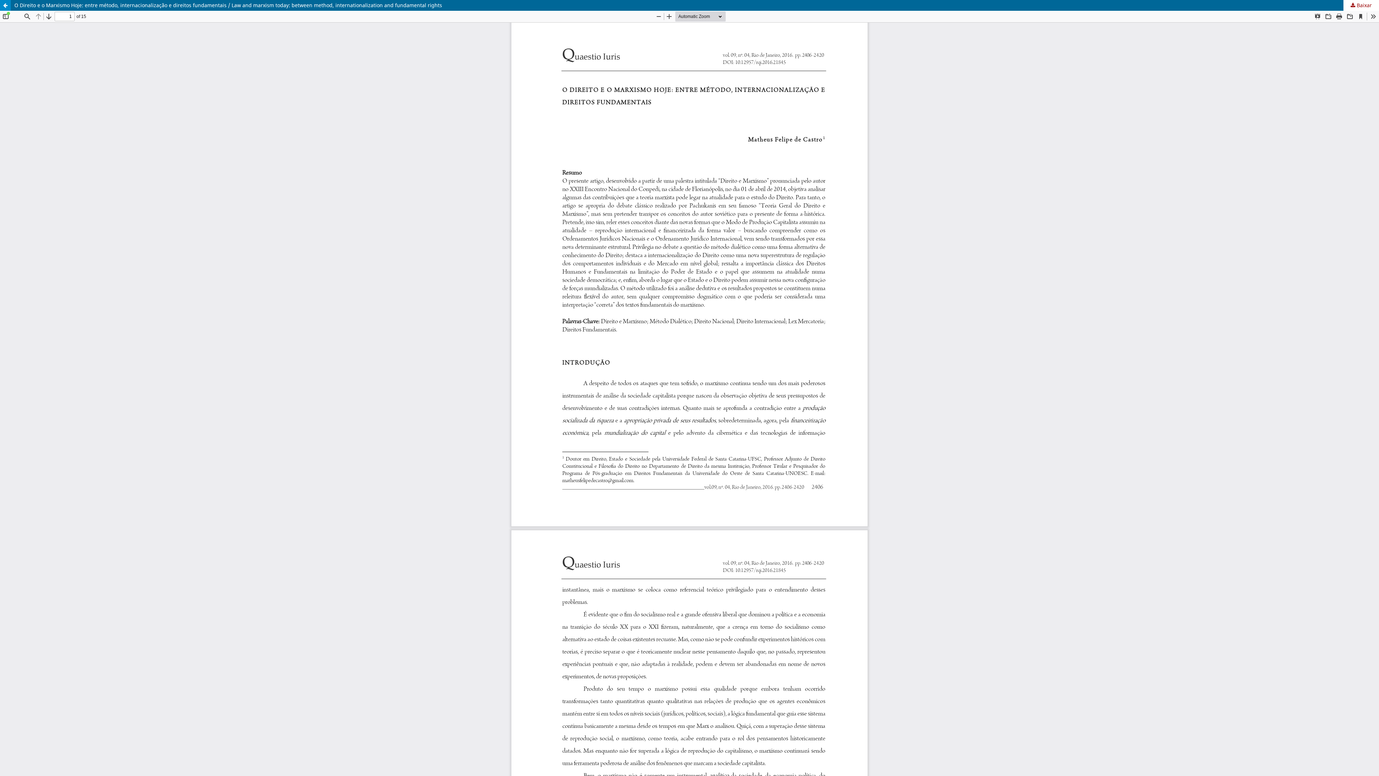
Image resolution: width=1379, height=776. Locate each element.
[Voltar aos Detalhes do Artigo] (5, 5)
